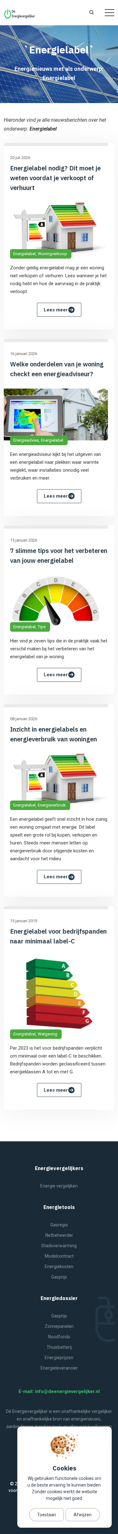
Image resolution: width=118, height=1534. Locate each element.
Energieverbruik (52, 805)
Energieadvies (26, 440)
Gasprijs (59, 1276)
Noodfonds (59, 1336)
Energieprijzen (59, 1357)
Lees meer (56, 310)
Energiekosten (59, 1266)
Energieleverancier (59, 1368)
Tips (42, 626)
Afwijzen (83, 1514)
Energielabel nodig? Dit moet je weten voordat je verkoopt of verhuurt (55, 178)
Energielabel (24, 253)
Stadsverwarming (59, 1245)
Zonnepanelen (59, 1326)
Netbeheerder (59, 1235)
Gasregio (59, 1224)
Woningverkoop (52, 253)
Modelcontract (59, 1256)
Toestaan (46, 1514)
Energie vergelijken (59, 1185)
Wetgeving (47, 1034)
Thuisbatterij (59, 1347)
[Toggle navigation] (109, 12)
